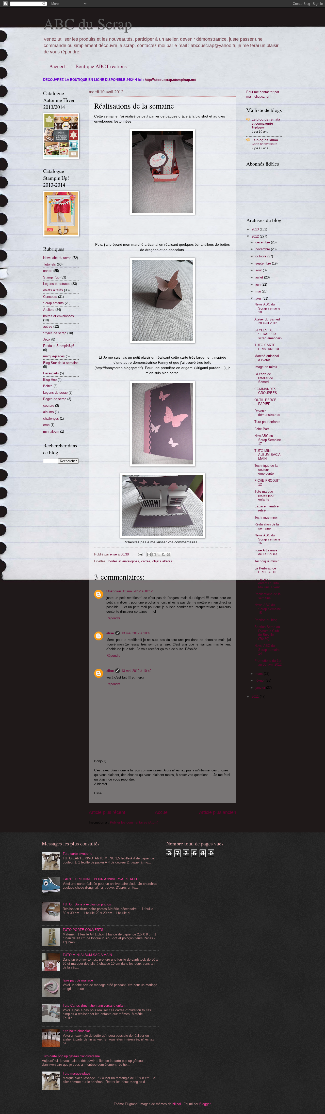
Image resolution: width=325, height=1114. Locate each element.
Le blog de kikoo (265, 140)
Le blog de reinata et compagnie (266, 121)
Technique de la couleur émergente (266, 469)
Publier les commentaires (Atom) (134, 822)
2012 (256, 236)
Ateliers (48, 310)
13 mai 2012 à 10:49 (136, 671)
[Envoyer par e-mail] (149, 554)
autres (47, 326)
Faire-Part (261, 429)
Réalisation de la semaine (266, 526)
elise (110, 633)
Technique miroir (266, 517)
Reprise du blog (265, 620)
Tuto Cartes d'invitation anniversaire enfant (94, 1005)
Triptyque (258, 127)
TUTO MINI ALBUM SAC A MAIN (267, 455)
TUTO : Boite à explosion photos (87, 904)
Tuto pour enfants (267, 422)
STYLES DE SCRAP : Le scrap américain (268, 334)
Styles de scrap (54, 333)
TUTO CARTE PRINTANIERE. (267, 347)
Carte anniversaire (264, 144)
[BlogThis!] (153, 554)
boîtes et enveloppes (123, 561)
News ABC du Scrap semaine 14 (267, 649)
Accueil (57, 66)
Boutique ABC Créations (101, 66)
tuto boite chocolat (76, 1031)
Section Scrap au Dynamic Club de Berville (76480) (267, 632)
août (259, 270)
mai (258, 291)
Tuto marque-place (76, 1073)
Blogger (204, 1104)
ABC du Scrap (87, 23)
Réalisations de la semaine (267, 596)
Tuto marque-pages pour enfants (264, 495)
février (260, 680)
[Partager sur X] (158, 554)
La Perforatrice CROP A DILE (266, 570)
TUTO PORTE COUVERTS (83, 930)
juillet (259, 277)
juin (258, 284)
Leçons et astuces (56, 284)
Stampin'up (51, 277)
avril (259, 298)
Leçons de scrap (55, 392)
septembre (263, 263)
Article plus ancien (217, 812)
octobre (261, 256)
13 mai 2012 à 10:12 (138, 591)
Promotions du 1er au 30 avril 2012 (268, 662)
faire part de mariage (78, 980)
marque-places (54, 356)
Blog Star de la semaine (60, 363)
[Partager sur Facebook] (163, 554)
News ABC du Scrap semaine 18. (267, 308)
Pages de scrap (54, 399)
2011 (256, 696)
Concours (50, 297)
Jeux (46, 339)
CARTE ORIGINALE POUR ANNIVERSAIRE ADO (100, 879)
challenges (51, 418)
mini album (51, 431)
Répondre (113, 618)
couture (48, 405)
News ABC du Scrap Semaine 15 (267, 609)
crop (46, 425)
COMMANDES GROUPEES (265, 391)
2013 (256, 229)
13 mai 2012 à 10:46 (136, 633)
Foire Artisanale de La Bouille (265, 552)
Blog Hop (50, 380)
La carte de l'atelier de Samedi (263, 378)
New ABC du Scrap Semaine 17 (267, 440)
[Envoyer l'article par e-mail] (139, 554)
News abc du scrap (57, 258)
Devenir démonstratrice (267, 413)
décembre (263, 242)
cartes (145, 561)
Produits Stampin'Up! (58, 346)
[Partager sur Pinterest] (168, 554)
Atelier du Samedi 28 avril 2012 (267, 321)
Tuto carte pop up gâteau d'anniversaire (71, 1056)
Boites (48, 386)
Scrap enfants (53, 303)
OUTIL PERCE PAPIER (265, 402)
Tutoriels (49, 264)
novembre (263, 249)
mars (259, 674)
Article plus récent (107, 812)
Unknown (113, 591)
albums (48, 412)
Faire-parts (51, 373)
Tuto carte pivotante (77, 854)
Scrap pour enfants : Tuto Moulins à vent (267, 583)
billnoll (177, 1104)
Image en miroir (265, 367)
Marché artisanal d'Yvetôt (266, 358)
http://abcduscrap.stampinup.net (170, 80)
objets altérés (162, 561)
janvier (260, 688)
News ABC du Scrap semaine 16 (267, 539)
